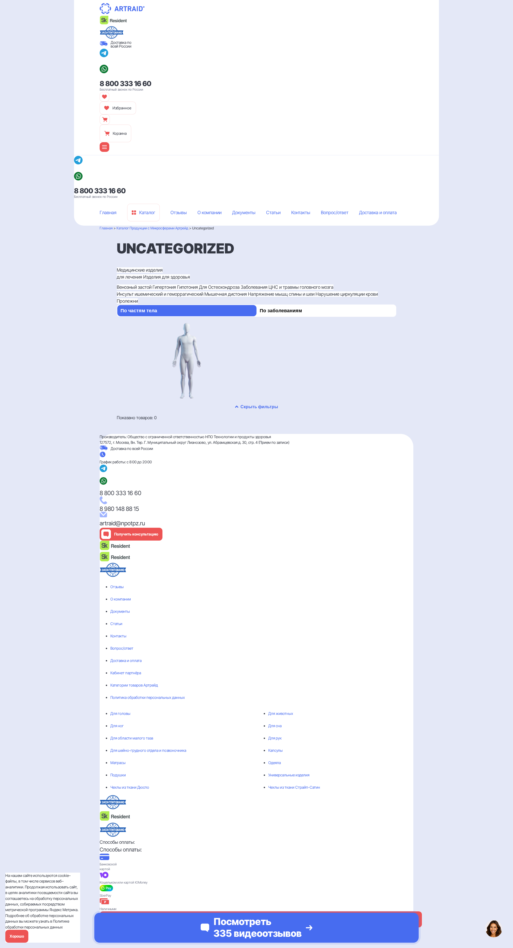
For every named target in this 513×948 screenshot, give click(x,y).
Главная (106, 228)
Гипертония (165, 287)
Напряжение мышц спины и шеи (282, 294)
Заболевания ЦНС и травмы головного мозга (287, 287)
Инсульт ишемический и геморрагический (160, 294)
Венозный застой (135, 287)
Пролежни (127, 301)
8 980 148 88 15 (119, 509)
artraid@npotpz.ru (122, 523)
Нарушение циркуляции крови (347, 294)
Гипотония (188, 287)
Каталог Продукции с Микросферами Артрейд (152, 228)
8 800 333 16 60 (125, 83)
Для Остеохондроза (220, 287)
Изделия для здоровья (166, 277)
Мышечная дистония (226, 294)
